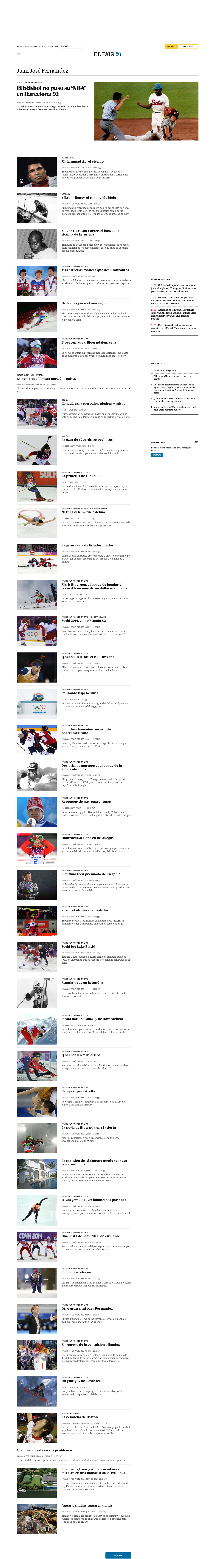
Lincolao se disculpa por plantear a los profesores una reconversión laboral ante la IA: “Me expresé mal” (173, 300)
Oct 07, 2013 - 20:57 (96, 1512)
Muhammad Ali (68, 158)
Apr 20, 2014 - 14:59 (91, 241)
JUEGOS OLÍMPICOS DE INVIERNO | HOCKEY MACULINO (84, 617)
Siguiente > (118, 1555)
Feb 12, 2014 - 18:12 (90, 1098)
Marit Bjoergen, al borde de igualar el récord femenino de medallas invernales (94, 586)
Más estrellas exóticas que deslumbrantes (95, 270)
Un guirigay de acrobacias (82, 1381)
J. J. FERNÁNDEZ (68, 446)
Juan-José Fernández (71, 1423)
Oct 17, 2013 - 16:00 (52, 1456)
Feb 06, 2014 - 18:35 (77, 1387)
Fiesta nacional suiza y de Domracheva (92, 1019)
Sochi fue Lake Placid (78, 946)
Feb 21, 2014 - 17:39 (77, 410)
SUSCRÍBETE (171, 46)
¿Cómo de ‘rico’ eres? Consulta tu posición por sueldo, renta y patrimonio (174, 399)
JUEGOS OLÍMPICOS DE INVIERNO (75, 266)
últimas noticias (160, 279)
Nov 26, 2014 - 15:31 (91, 204)
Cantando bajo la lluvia (80, 693)
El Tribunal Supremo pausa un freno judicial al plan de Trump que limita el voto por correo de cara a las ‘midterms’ (174, 288)
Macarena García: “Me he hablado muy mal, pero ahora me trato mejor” (175, 408)
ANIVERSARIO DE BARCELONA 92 (30, 83)
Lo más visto (158, 363)
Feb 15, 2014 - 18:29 (90, 953)
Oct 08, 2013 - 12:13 (97, 1479)
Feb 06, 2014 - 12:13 (90, 1351)
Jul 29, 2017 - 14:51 (51, 103)
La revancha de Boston (80, 1417)
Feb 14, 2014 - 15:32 (90, 989)
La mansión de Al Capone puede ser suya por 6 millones (94, 1162)
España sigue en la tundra (82, 983)
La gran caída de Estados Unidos (87, 545)
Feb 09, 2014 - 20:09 (91, 1242)
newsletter (158, 442)
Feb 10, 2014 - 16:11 (90, 1206)
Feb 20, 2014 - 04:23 (78, 594)
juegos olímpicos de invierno (75, 979)
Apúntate (157, 455)
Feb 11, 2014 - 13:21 (96, 1171)
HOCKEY (65, 400)
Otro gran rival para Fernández (87, 1308)
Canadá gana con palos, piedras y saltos (93, 403)
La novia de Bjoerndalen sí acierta (89, 1127)
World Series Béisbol (71, 1414)
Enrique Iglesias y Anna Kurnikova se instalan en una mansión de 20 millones (93, 1471)
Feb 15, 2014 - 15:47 (90, 917)
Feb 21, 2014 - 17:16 (85, 446)
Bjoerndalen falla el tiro (81, 1055)
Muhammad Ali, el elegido (83, 161)
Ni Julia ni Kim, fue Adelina (83, 512)
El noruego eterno (76, 1272)
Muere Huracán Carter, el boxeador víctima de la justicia (90, 233)
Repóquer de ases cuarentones (87, 802)
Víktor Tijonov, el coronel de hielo (89, 198)
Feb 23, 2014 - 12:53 (90, 277)
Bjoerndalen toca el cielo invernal (89, 657)
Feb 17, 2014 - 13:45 (85, 808)
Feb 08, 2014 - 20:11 (91, 1279)
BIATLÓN (65, 436)
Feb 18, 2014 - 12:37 (90, 739)
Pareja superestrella (78, 1091)
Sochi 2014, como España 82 (84, 621)
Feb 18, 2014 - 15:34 (77, 699)
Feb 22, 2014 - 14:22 (91, 349)
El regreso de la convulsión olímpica (91, 1345)
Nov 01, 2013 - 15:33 (97, 1423)
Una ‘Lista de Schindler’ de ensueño (90, 1236)
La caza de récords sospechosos (87, 440)
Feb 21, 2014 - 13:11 (77, 482)
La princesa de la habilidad (83, 476)
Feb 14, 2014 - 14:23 (85, 1025)
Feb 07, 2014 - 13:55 (90, 1315)
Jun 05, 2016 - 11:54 (91, 168)
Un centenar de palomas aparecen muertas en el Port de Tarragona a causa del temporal (174, 328)
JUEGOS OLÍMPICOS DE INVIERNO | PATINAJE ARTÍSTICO (84, 509)
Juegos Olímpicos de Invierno (75, 339)
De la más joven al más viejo (84, 303)
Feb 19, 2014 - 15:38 (90, 627)
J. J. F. (64, 410)
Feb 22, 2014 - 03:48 (46, 385)
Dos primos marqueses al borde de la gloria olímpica (92, 767)
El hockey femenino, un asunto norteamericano (86, 731)
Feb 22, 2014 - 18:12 (90, 310)
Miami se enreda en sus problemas (45, 1450)
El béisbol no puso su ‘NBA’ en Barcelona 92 (51, 90)
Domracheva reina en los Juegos (88, 838)
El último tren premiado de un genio (91, 874)
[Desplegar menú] (19, 54)
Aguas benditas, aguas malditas (87, 1505)
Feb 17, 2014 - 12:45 (90, 844)
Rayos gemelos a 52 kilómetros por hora (94, 1200)
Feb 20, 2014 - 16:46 (91, 552)
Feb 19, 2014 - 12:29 (90, 663)
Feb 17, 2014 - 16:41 (90, 775)
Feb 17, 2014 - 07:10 (90, 880)
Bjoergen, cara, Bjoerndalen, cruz (89, 342)
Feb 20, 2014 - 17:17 (85, 518)
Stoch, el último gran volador (85, 910)
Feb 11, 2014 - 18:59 (90, 1134)
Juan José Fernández (42, 71)
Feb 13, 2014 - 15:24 (90, 1061)
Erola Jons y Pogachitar (165, 370)
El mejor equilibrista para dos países (46, 379)
